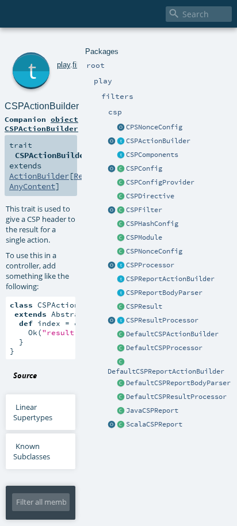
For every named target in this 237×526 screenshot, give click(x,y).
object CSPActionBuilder (41, 123)
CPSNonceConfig (154, 127)
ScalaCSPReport (154, 424)
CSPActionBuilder (158, 141)
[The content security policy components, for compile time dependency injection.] (120, 155)
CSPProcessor (150, 265)
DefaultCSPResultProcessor (176, 397)
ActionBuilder (39, 176)
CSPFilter (144, 210)
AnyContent (32, 186)
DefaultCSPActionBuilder (172, 334)
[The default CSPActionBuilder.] (120, 334)
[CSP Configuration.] (120, 169)
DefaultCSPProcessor (164, 348)
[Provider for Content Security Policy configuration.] (120, 182)
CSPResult (144, 306)
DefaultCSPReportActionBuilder (166, 371)
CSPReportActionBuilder (170, 279)
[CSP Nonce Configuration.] (120, 251)
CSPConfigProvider (160, 182)
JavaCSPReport (152, 410)
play (63, 64)
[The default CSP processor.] (120, 348)
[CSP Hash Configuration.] (120, 224)
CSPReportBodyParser (164, 293)
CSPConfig (144, 168)
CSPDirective (150, 196)
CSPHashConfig (152, 224)
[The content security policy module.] (120, 238)
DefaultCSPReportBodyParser (178, 383)
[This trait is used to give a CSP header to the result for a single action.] (120, 141)
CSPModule (144, 237)
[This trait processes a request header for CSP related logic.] (120, 265)
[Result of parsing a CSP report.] (120, 424)
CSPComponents (152, 155)
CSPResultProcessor (162, 320)
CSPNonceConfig (154, 251)
